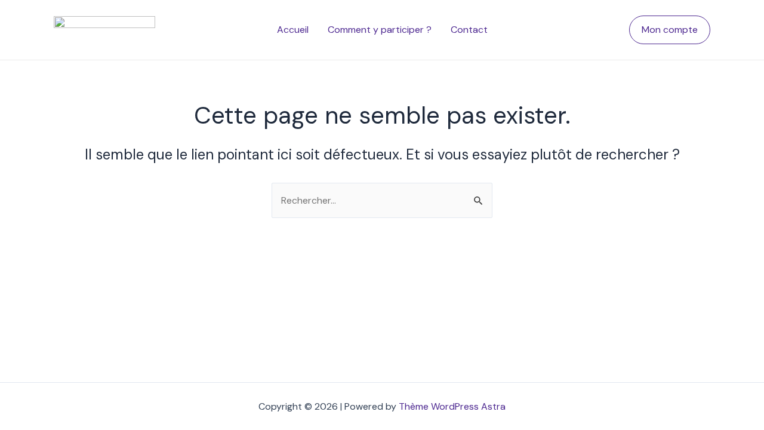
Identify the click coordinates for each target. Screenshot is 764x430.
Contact (469, 29)
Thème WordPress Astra (452, 406)
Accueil (293, 29)
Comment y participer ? (380, 29)
